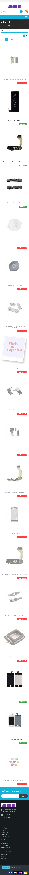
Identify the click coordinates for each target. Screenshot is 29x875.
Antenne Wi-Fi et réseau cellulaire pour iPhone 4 (14, 79)
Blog (2, 849)
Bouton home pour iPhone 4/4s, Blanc (14, 244)
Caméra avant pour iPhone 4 (14, 451)
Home (2, 25)
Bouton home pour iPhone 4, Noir (14, 285)
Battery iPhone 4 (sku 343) (14, 120)
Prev (3, 39)
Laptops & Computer (6, 829)
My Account (4, 854)
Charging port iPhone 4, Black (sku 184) (14, 492)
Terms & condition (5, 847)
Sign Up (23, 796)
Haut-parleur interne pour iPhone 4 (14, 657)
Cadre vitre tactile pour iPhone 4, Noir (14, 368)
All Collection (4, 843)
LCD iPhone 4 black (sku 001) (14, 698)
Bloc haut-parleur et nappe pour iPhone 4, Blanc (14, 161)
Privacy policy (4, 845)
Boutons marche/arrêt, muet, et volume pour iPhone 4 (15, 327)
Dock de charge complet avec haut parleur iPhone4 (14, 574)
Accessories (4, 825)
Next (12, 39)
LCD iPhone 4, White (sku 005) (14, 739)
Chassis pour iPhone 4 (14, 533)
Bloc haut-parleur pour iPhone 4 (14, 203)
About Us (3, 840)
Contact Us (3, 841)
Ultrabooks (4, 834)
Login (14, 1)
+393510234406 (9, 811)
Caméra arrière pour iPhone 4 (14, 410)
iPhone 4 (14, 25)
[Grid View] (24, 35)
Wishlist (3, 856)
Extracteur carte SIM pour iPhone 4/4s (14, 615)
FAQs (2, 860)
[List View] (26, 35)
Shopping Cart (4, 858)
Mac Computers (5, 830)
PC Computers (4, 832)
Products (8, 25)
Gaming (3, 827)
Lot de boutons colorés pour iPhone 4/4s (14, 780)
